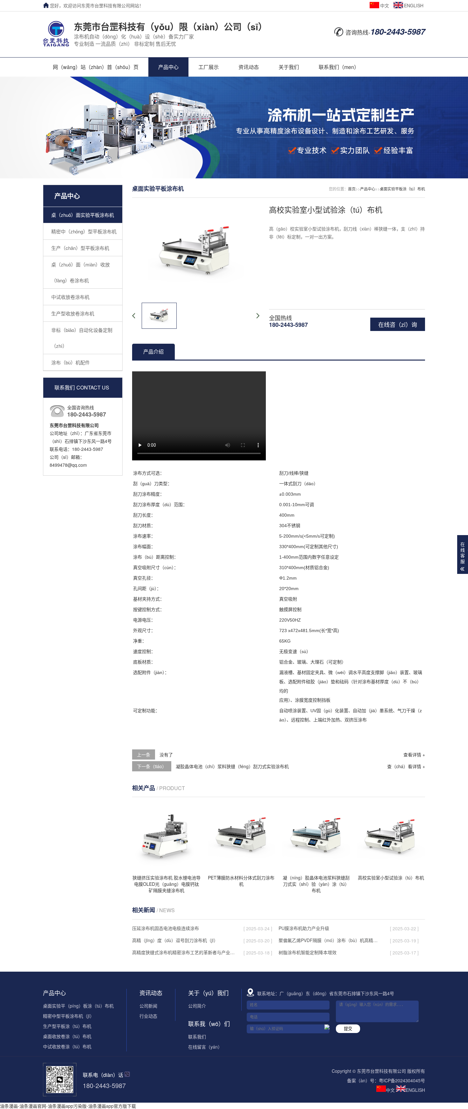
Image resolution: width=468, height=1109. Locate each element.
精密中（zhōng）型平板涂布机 (84, 231)
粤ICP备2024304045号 (402, 1080)
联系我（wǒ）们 (209, 1023)
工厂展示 (208, 67)
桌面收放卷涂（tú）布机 (67, 1036)
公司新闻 (148, 1005)
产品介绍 (153, 351)
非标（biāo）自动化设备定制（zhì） (81, 338)
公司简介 (197, 1005)
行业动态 (148, 1016)
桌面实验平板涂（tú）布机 (402, 188)
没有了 (166, 754)
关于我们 (289, 67)
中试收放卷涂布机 (70, 296)
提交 (348, 1028)
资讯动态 (248, 67)
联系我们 (197, 1036)
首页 (352, 188)
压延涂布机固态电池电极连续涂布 (165, 928)
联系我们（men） (339, 67)
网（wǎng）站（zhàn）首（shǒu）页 (95, 67)
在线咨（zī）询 (397, 324)
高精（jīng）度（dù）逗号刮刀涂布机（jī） (175, 940)
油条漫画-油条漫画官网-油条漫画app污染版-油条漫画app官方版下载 (68, 1106)
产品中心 (168, 67)
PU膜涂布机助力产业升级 (304, 928)
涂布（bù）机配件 (70, 362)
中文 (384, 5)
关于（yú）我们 (208, 992)
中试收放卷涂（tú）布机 (67, 1046)
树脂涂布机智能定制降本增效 (308, 952)
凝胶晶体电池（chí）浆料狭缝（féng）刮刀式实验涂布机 (232, 766)
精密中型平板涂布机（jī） (68, 1016)
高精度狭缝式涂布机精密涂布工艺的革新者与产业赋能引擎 (183, 952)
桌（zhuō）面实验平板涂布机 (82, 214)
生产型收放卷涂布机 (72, 313)
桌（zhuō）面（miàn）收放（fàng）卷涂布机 (80, 272)
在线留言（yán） (205, 1047)
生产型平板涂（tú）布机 (67, 1026)
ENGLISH (413, 5)
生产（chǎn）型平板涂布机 (80, 248)
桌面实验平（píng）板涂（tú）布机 (78, 1005)
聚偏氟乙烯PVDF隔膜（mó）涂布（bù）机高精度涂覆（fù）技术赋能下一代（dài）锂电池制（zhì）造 (330, 940)
